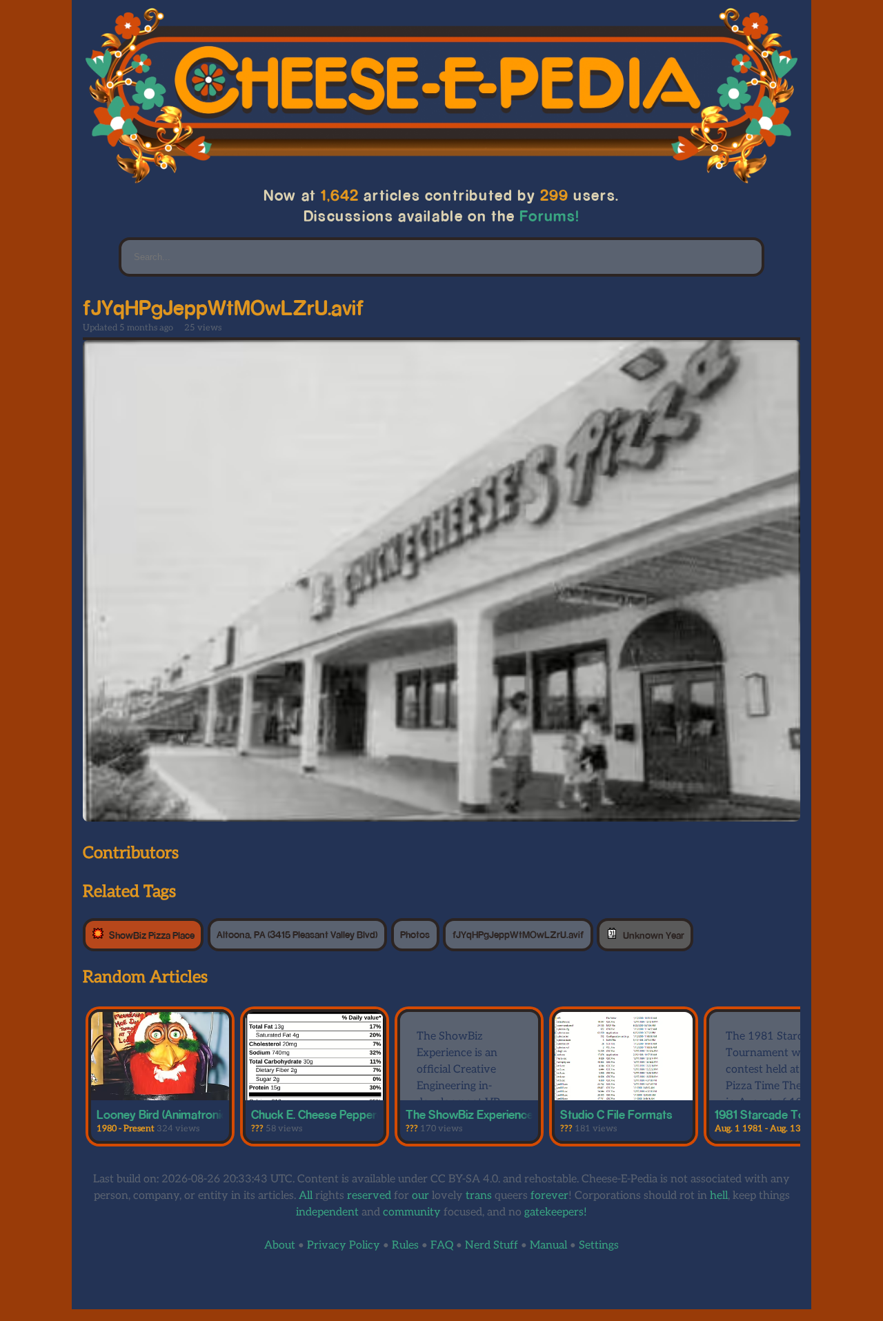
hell (719, 1195)
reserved (369, 1195)
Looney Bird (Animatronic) (163, 1114)
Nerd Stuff (491, 1245)
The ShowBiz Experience (469, 1114)
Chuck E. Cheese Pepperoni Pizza (336, 1114)
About (279, 1245)
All (305, 1195)
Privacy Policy (343, 1245)
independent (327, 1212)
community (412, 1212)
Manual (548, 1245)
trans (479, 1195)
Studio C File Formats (616, 1114)
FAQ (441, 1245)
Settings (599, 1245)
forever (549, 1195)
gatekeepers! (555, 1212)
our (420, 1195)
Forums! (549, 215)
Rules (405, 1245)
